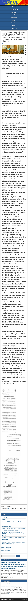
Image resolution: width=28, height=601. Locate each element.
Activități (13, 23)
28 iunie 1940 (4, 517)
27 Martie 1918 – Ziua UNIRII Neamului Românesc (13, 537)
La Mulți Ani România (6, 526)
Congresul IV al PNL (5, 550)
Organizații (13, 17)
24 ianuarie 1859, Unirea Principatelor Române (12, 521)
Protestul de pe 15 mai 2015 (7, 546)
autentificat (9, 508)
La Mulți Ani (4, 524)
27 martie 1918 (5, 519)
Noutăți (14, 7)
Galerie (13, 20)
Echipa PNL (13, 15)
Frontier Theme (24, 599)
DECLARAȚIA (5, 539)
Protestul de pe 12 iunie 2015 (7, 549)
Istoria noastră (13, 9)
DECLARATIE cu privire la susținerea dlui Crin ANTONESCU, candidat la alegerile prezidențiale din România (13, 534)
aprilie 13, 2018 (6, 43)
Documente (13, 12)
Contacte (13, 28)
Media (13, 25)
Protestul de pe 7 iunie (6, 547)
